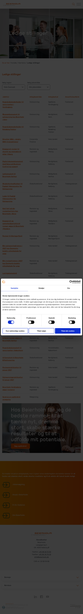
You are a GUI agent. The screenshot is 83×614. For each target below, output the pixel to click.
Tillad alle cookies (67, 331)
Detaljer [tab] (42, 288)
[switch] (31, 322)
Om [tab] (68, 288)
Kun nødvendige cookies (15, 331)
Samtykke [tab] (14, 288)
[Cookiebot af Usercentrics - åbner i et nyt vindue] (71, 282)
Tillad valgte (41, 331)
